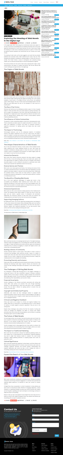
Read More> (56, 19)
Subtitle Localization (44, 448)
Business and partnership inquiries (12, 414)
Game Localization (44, 445)
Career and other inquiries (10, 416)
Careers (40, 2)
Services (36, 2)
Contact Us (52, 2)
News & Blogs (46, 2)
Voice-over (20, 5)
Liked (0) (7, 400)
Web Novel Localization (45, 450)
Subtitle (15, 5)
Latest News (29, 5)
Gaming (24, 5)
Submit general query (37, 411)
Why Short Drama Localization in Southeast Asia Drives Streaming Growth (49, 12)
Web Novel (11, 5)
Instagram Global (53, 450)
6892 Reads (21, 400)
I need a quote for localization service (40, 410)
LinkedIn (52, 445)
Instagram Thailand (54, 452)
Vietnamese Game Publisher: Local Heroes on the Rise (20, 210)
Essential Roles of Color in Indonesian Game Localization (21, 352)
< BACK (5, 8)
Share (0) (28, 400)
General (6, 5)
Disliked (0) (14, 400)
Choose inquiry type (37, 409)
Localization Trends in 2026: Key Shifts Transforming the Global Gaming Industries (48, 27)
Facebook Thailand (54, 448)
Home (32, 2)
